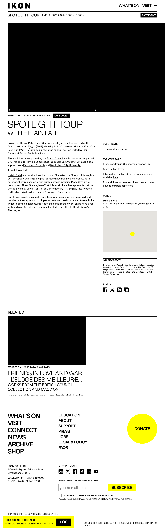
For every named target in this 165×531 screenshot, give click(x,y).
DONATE (142, 428)
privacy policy (43, 523)
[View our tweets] (68, 471)
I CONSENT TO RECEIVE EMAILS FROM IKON (88, 495)
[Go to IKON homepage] (19, 6)
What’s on (129, 5)
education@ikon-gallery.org (118, 185)
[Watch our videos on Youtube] (96, 471)
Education (69, 415)
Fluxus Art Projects (34, 165)
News (17, 437)
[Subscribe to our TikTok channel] (82, 471)
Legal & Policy (73, 442)
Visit (147, 5)
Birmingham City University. (65, 165)
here (115, 177)
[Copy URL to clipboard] (126, 289)
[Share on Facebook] (105, 289)
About (65, 420)
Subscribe (122, 487)
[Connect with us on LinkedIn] (89, 471)
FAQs (63, 447)
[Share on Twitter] (112, 289)
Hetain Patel (15, 175)
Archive (20, 444)
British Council (55, 158)
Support (67, 426)
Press (64, 431)
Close (64, 522)
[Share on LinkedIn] (119, 289)
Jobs (63, 437)
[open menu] (155, 5)
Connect (22, 430)
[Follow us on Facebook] (75, 471)
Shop (16, 451)
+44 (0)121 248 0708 (32, 477)
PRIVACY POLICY (85, 499)
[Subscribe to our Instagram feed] (61, 471)
